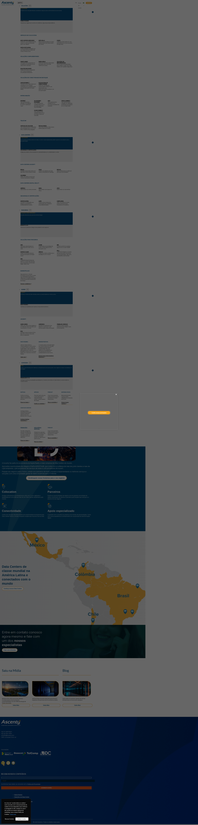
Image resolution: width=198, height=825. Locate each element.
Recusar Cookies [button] (9, 819)
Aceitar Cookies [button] (22, 819)
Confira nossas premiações (99, 412)
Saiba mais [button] (13, 814)
